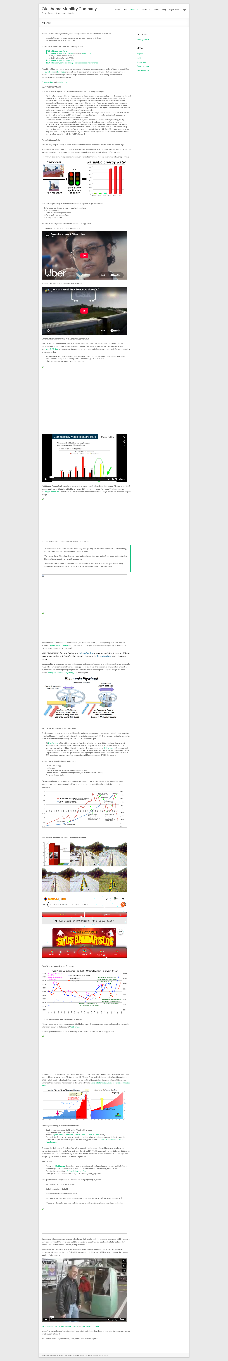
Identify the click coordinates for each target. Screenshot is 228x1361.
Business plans (47, 82)
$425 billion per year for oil (57, 51)
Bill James (86, 1326)
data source (86, 53)
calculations (62, 82)
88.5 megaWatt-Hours (86, 653)
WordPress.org (142, 70)
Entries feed (141, 62)
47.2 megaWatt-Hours (103, 656)
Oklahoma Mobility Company (69, 8)
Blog (164, 9)
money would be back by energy (61, 672)
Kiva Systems (53, 743)
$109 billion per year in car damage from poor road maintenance (72, 63)
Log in (138, 58)
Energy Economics (51, 492)
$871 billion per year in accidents (59, 53)
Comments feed (142, 66)
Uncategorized (142, 40)
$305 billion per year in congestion (60, 60)
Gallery (156, 9)
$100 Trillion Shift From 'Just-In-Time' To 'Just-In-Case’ (76, 1135)
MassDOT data (52, 349)
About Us (134, 9)
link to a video (109, 748)
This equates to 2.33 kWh (58, 645)
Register (139, 53)
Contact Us (145, 9)
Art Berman (75, 1027)
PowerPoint (49, 72)
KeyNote (61, 72)
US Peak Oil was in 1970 (76, 1171)
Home (117, 9)
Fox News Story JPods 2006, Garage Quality (60, 1326)
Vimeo (96, 1326)
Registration (174, 9)
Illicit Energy (60, 1166)
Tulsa (125, 9)
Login (184, 9)
